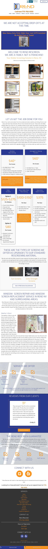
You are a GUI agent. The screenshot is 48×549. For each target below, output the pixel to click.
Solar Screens (24, 497)
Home (24, 494)
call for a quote (5, 179)
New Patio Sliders (24, 503)
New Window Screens (24, 501)
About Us (24, 496)
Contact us (44, 1)
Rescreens (24, 499)
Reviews (24, 508)
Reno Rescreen (24, 6)
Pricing (24, 506)
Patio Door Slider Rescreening (24, 504)
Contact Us (24, 509)
